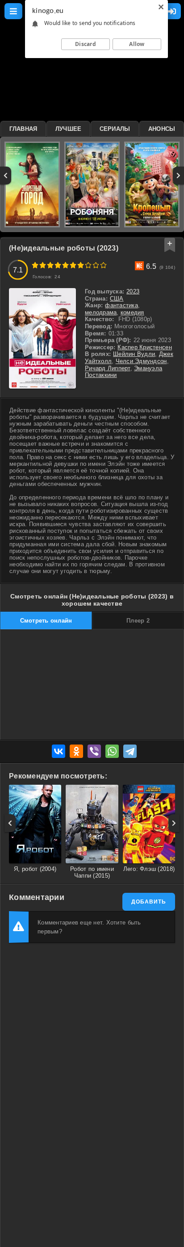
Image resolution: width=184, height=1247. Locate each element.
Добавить (148, 902)
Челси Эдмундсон (141, 361)
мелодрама (101, 312)
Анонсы (162, 129)
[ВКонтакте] (58, 751)
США (117, 298)
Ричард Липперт (107, 368)
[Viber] (94, 751)
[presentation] (5, 175)
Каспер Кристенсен (144, 347)
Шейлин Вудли (134, 354)
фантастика (121, 305)
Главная (23, 129)
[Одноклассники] (76, 751)
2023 (132, 291)
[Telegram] (130, 751)
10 (103, 265)
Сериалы (115, 129)
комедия (132, 312)
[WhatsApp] (112, 751)
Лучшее (68, 129)
